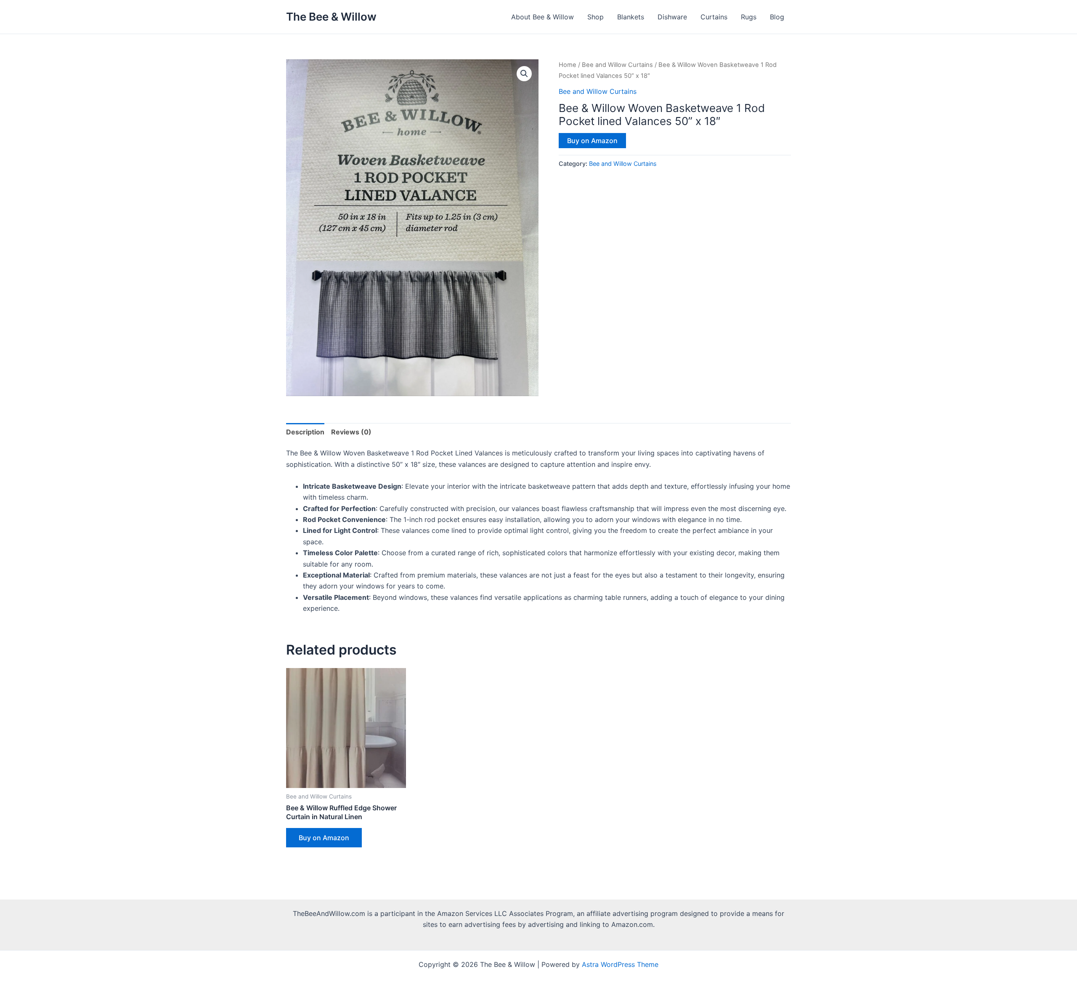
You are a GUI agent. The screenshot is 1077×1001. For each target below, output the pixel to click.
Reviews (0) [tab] (351, 432)
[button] (524, 73)
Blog (777, 17)
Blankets (630, 17)
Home (567, 65)
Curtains (713, 17)
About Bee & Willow (542, 17)
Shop (595, 17)
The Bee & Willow (331, 16)
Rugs (748, 17)
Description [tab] (305, 432)
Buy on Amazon (592, 140)
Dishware (672, 17)
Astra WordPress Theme (620, 964)
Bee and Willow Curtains (617, 65)
